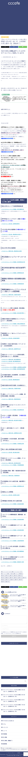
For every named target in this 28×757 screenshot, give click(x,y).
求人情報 (5, 737)
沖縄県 (25, 577)
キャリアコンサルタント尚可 (6, 571)
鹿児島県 (8, 581)
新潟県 (12, 577)
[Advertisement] (14, 20)
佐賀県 (21, 573)
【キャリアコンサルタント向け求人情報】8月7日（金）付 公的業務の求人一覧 (13, 700)
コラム (4, 724)
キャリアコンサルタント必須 (17, 571)
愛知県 (8, 577)
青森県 (21, 579)
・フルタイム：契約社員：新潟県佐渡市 (11, 463)
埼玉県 (12, 575)
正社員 (20, 577)
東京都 (16, 577)
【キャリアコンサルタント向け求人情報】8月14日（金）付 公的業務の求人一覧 (14, 695)
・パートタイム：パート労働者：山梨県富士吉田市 (13, 367)
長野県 (17, 579)
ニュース (5, 730)
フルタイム (16, 573)
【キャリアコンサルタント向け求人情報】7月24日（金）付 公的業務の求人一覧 (14, 710)
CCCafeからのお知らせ (8, 720)
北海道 (3, 575)
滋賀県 (3, 579)
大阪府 (16, 575)
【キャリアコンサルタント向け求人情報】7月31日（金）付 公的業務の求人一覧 (14, 705)
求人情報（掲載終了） (8, 740)
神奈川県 (8, 579)
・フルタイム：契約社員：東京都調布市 (11, 359)
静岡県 (3, 581)
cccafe (14, 3)
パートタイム (4, 573)
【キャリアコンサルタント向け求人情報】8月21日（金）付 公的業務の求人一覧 (14, 690)
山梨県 (3, 577)
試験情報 (5, 743)
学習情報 (5, 734)
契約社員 (20, 575)
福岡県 (12, 579)
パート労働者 (10, 573)
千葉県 (8, 575)
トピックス (5, 727)
